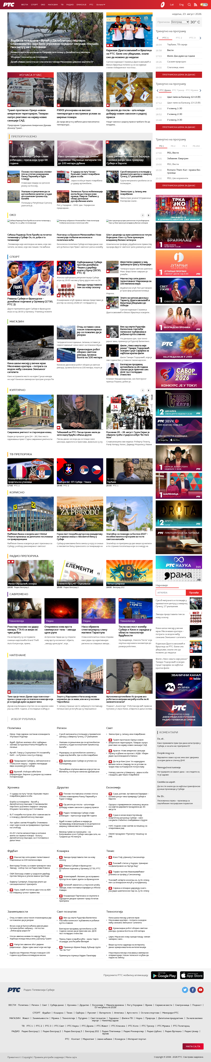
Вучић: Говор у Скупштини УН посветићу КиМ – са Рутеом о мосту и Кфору (30, 753)
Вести (24, 4)
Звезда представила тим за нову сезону (89, 286)
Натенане (18, 655)
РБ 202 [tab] (196, 146)
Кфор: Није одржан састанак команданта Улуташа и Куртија (30, 735)
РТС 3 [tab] (192, 37)
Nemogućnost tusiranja (169, 767)
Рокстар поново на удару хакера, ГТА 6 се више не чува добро (22, 629)
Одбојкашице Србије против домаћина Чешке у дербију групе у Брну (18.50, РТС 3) (89, 267)
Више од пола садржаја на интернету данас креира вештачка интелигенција (127, 946)
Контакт (75, 1039)
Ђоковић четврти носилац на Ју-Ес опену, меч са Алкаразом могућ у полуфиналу (129, 881)
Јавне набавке (104, 1039)
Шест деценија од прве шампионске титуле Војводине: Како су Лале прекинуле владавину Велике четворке (129, 237)
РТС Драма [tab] (165, 90)
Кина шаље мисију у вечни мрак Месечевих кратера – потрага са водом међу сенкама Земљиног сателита (27, 368)
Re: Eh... (161, 796)
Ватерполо (105, 1012)
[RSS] (195, 4)
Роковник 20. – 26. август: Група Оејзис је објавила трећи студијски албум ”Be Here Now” (128, 435)
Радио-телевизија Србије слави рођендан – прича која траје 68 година (29, 160)
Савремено (19, 594)
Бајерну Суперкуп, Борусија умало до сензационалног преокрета (28, 883)
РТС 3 (48, 1025)
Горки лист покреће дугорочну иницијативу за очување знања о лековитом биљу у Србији (79, 537)
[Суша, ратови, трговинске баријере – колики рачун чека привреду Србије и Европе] (128, 153)
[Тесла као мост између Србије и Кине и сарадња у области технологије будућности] (136, 611)
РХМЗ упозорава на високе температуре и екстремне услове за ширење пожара (79, 114)
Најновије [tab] (162, 585)
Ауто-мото (132, 1012)
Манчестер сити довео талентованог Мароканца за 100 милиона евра (135, 281)
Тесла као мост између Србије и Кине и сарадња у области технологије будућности (135, 631)
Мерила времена (115, 1005)
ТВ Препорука (21, 454)
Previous (157, 38)
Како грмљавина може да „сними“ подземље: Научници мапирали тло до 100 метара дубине (79, 160)
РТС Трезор (148, 1025)
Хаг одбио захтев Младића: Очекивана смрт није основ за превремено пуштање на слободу (29, 825)
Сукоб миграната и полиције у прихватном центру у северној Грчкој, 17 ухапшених (136, 174)
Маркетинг (88, 1039)
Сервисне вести (163, 1005)
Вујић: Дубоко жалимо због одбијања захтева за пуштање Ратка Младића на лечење (28, 744)
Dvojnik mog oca (165, 753)
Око (13, 215)
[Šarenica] (179, 486)
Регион (62, 728)
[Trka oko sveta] (179, 208)
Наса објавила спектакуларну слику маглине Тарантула (94, 629)
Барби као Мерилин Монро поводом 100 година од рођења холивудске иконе (30, 954)
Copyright (27, 1057)
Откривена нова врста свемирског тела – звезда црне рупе (60, 629)
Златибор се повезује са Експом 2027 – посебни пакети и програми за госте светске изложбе (127, 537)
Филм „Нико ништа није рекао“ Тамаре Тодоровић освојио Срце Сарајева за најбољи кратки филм (134, 349)
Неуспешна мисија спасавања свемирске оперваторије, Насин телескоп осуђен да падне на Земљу (129, 955)
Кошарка (63, 851)
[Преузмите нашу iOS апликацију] (192, 975)
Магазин (53, 4)
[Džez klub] (179, 403)
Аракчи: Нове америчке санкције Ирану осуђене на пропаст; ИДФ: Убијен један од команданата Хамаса (128, 753)
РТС (91, 4)
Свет (109, 728)
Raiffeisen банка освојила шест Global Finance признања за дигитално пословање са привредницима (30, 537)
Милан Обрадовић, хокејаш (22, 582)
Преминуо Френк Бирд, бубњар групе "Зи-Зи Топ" (80, 948)
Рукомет (91, 1012)
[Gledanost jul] (179, 346)
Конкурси (120, 1039)
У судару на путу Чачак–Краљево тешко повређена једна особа (85, 174)
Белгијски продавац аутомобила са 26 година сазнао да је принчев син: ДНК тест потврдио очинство (134, 369)
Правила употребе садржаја (49, 1057)
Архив (105, 1033)
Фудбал (12, 851)
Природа (150, 1018)
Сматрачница (182, 1005)
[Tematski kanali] (179, 569)
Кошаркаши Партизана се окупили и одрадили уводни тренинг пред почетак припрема (79, 898)
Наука (139, 1018)
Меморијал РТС (170, 1012)
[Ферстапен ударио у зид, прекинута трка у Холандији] (112, 267)
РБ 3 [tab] (184, 146)
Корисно (17, 492)
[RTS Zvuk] (179, 431)
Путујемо (82, 1018)
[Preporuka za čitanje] (179, 541)
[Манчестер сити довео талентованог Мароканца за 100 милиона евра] (112, 283)
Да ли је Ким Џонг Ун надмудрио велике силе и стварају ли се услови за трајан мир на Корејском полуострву (127, 764)
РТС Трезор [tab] (178, 90)
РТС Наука (73, 1025)
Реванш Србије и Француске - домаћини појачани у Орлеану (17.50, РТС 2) (30, 301)
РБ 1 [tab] (161, 146)
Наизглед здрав (110, 1020)
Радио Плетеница (111, 1031)
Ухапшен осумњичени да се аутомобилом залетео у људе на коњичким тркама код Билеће (36, 195)
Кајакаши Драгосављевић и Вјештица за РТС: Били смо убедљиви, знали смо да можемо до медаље (129, 54)
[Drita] (179, 513)
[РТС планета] (162, 4)
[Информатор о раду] (179, 713)
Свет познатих (67, 911)
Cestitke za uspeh (166, 782)
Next (200, 38)
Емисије (81, 4)
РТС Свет (59, 1025)
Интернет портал (137, 1039)
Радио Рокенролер (134, 1031)
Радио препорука (24, 556)
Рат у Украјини (134, 1005)
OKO (43, 4)
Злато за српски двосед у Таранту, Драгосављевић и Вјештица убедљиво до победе (135, 301)
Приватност (13, 1057)
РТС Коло (133, 1025)
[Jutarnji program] (179, 263)
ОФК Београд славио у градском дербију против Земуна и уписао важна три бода (30, 874)
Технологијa (114, 911)
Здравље (114, 1018)
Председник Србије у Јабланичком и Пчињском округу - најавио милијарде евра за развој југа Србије (30, 763)
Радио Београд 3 (73, 1031)
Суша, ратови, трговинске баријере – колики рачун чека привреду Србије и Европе (128, 160)
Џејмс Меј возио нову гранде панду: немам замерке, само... (129, 937)
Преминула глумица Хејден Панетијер (77, 955)
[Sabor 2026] (179, 375)
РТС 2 (39, 1025)
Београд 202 (92, 1031)
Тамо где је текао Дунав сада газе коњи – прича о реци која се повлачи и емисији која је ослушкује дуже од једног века (30, 699)
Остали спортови (150, 1012)
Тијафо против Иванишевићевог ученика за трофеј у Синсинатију (127, 873)
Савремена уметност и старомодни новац (29, 432)
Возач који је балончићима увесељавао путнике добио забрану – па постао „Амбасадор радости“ (29, 928)
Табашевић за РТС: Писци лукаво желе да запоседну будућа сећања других (78, 433)
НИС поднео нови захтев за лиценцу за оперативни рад (128, 827)
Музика (55, 1018)
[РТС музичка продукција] (179, 686)
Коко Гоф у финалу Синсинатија (128, 857)
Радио (70, 4)
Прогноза (164, 22)
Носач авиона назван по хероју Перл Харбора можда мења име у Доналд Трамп (30, 937)
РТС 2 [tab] (179, 37)
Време (148, 1005)
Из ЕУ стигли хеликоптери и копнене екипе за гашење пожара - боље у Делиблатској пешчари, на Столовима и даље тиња (29, 837)
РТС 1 (30, 1025)
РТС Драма (87, 1025)
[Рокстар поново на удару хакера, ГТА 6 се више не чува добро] (24, 611)
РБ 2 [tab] (173, 146)
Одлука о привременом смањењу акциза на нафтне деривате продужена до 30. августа (128, 807)
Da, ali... (161, 738)
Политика (14, 728)
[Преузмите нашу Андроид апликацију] (164, 975)
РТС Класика (118, 1025)
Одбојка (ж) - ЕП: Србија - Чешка (74, 482)
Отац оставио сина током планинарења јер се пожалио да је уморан (89, 331)
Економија (113, 787)
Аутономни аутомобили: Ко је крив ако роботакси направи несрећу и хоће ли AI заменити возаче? (127, 699)
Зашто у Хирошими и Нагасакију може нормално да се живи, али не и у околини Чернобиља (78, 699)
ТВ (62, 4)
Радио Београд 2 (52, 1031)
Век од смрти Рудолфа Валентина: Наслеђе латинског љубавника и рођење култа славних (133, 330)
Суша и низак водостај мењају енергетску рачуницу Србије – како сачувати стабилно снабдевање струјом (128, 818)
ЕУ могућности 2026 (105, 1007)
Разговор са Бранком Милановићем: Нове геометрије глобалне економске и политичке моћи (79, 237)
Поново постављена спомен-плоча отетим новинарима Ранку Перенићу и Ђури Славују (36, 175)
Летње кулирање (116, 583)
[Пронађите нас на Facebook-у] (193, 990)
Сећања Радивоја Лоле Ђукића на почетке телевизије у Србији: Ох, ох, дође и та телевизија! (29, 237)
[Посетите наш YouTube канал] (200, 990)
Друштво (63, 787)
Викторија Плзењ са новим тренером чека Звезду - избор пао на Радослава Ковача (30, 866)
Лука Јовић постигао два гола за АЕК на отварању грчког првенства (30, 891)
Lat (172, 4)
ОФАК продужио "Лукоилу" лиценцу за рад (128, 835)
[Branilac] (179, 235)
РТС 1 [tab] (165, 37)
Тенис (110, 851)
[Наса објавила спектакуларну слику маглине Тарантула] (99, 611)
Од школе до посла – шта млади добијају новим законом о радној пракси (126, 114)
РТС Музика (163, 1025)
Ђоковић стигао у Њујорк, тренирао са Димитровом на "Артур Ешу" (128, 864)
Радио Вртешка (173, 1031)
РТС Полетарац (181, 1025)
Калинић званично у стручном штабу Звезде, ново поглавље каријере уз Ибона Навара (79, 887)
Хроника (13, 787)
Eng (181, 4)
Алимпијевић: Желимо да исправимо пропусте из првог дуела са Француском (79, 878)
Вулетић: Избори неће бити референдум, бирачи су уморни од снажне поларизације (30, 774)
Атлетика (119, 1012)
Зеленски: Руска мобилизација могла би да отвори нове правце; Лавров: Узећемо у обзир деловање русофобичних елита (87, 196)
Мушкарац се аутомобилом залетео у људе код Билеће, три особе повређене (78, 753)
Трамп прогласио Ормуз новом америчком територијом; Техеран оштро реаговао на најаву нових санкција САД (27, 115)
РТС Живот (102, 1025)
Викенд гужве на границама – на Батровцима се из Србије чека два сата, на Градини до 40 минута (79, 834)
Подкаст (197, 1005)
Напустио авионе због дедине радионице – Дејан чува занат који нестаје (30, 946)
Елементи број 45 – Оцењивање (74, 582)
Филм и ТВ (127, 1018)
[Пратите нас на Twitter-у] (185, 990)
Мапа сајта (193, 1046)
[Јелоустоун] (179, 458)
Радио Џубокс (154, 1031)
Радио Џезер (191, 1031)
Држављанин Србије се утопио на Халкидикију (78, 762)
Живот (25, 1018)
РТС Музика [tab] (192, 90)
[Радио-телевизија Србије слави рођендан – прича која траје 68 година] (31, 153)
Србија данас (57, 1005)
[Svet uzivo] (179, 291)
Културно (17, 390)
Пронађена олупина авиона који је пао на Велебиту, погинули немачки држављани (79, 770)
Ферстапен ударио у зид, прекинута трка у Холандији (135, 263)
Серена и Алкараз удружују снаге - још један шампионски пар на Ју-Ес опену (129, 889)
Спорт (34, 4)
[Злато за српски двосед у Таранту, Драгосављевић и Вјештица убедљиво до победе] (112, 303)
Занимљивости (17, 911)
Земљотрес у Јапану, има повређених (133, 192)
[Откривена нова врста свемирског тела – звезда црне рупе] (61, 611)
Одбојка (80, 1012)
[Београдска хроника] (179, 318)
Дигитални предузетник (170, 1018)
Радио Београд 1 (31, 1031)
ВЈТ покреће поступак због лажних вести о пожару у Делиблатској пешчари (30, 815)
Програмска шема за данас (178, 74)
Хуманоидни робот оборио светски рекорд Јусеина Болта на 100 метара (89, 353)
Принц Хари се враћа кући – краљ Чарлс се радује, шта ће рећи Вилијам (79, 940)
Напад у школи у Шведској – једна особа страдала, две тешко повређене (128, 773)
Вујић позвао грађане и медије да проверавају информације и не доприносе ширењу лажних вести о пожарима (79, 823)
